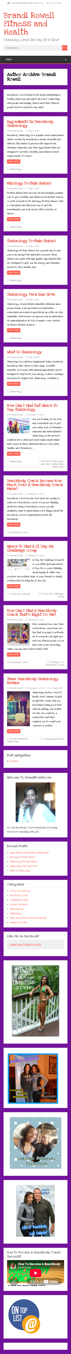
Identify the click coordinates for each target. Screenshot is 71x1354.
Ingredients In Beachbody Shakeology (30, 123)
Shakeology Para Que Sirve (31, 294)
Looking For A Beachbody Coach (55, 663)
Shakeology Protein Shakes (31, 240)
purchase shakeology (52, 464)
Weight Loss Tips (18, 922)
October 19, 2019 (36, 414)
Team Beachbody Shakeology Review (32, 680)
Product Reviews (19, 738)
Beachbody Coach (19, 532)
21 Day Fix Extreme (20, 594)
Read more (13, 161)
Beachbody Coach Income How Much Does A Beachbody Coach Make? (35, 484)
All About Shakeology (52, 461)
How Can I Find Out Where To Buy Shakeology (32, 407)
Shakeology (16, 169)
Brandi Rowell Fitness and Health (29, 23)
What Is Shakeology (24, 352)
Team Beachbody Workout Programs (28, 918)
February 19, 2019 (36, 494)
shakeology (58, 466)
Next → (16, 761)
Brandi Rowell (16, 131)
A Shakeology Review (53, 739)
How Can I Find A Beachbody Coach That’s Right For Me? (32, 612)
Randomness (16, 909)
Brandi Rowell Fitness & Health (25, 944)
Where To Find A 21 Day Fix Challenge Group (30, 548)
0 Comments (56, 688)
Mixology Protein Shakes (29, 183)
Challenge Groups (19, 900)
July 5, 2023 (33, 131)
